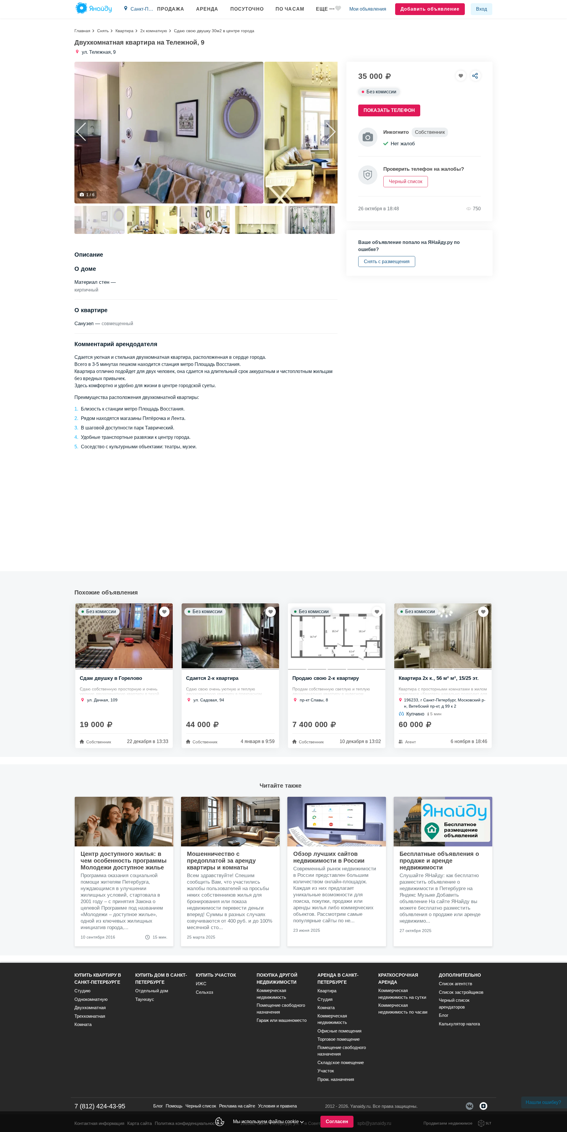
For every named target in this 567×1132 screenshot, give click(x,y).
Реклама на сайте (237, 1105)
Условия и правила (277, 1105)
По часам (290, 9)
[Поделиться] (475, 76)
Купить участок (216, 975)
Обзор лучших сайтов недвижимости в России (328, 857)
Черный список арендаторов (454, 1003)
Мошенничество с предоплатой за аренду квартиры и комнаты (221, 861)
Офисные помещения (339, 1030)
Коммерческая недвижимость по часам (402, 1008)
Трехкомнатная (89, 1016)
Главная (82, 30)
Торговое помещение (338, 1039)
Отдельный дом (151, 990)
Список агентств (455, 983)
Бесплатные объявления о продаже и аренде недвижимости (439, 861)
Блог (443, 1015)
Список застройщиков (461, 992)
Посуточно (247, 9)
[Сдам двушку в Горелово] (124, 635)
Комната (83, 1024)
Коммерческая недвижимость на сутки (402, 994)
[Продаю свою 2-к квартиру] (336, 635)
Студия (325, 999)
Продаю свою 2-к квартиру (325, 678)
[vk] (469, 1106)
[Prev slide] (81, 132)
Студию (82, 990)
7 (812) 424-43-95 (99, 1106)
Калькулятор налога (459, 1023)
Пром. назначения (335, 1079)
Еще (322, 9)
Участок (325, 1070)
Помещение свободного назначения (281, 1008)
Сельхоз (204, 992)
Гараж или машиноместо (282, 1020)
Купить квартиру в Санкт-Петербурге (97, 979)
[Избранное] (338, 9)
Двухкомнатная (90, 1007)
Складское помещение (340, 1062)
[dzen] (483, 1106)
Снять (103, 30)
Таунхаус (144, 999)
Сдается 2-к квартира (212, 678)
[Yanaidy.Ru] (93, 9)
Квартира (124, 30)
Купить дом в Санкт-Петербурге (161, 979)
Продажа (170, 9)
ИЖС (201, 983)
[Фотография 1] (168, 132)
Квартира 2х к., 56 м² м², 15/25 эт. (439, 678)
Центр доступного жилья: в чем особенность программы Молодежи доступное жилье (124, 861)
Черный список (200, 1105)
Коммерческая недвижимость (271, 994)
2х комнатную (153, 30)
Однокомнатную (90, 999)
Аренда (207, 9)
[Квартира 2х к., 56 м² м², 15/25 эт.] (443, 635)
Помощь (174, 1105)
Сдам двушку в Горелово (111, 678)
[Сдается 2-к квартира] (230, 635)
